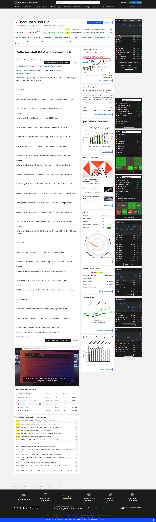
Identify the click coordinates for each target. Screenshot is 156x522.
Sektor (96, 37)
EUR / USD (119, 235)
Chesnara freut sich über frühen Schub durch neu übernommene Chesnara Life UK (41, 427)
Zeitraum (97, 53)
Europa (125, 20)
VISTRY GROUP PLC (123, 180)
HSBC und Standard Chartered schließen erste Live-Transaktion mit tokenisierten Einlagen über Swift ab (46, 471)
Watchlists (77, 7)
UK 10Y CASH (121, 351)
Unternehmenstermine (106, 369)
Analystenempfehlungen (31, 41)
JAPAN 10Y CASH (122, 347)
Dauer (84, 53)
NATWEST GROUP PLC (25, 410)
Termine (45, 7)
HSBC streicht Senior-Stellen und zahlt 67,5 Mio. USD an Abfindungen (38, 446)
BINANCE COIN (121, 319)
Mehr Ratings (108, 261)
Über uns (68, 515)
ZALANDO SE (121, 141)
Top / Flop (110, 7)
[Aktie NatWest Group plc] (36, 73)
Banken (111, 107)
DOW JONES (121, 48)
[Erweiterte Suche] (98, 2)
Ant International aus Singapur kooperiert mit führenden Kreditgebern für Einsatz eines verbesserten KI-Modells (46, 458)
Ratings (83, 37)
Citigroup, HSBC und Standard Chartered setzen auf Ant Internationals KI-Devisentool (42, 454)
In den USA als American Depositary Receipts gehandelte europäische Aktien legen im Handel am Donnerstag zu (47, 450)
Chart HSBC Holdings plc (92, 49)
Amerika (132, 20)
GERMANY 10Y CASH (123, 343)
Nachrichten (26, 7)
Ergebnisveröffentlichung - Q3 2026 (104, 110)
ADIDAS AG (120, 152)
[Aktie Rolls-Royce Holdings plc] (61, 66)
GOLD (117, 283)
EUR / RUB (119, 242)
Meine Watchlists (129, 126)
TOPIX (119, 54)
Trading (86, 7)
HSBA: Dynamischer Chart (105, 80)
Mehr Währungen (128, 264)
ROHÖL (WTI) (119, 285)
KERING (120, 196)
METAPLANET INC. (122, 103)
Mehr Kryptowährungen (129, 324)
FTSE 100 (128, 65)
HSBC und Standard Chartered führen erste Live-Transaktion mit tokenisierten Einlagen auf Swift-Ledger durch (46, 466)
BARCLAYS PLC (24, 407)
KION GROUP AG (122, 186)
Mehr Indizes (129, 70)
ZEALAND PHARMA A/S (123, 184)
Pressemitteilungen (67, 41)
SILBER (118, 289)
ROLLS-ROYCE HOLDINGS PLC (28, 401)
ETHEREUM (121, 315)
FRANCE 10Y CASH (123, 349)
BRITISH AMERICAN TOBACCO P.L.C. (29, 404)
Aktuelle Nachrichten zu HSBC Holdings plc (30, 417)
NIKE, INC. (120, 123)
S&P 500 (120, 46)
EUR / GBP (119, 237)
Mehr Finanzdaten (107, 151)
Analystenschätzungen (91, 268)
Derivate (103, 37)
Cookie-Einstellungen (57, 515)
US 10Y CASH (121, 345)
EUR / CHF (119, 240)
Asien (139, 20)
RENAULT (120, 194)
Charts (29, 37)
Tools (102, 7)
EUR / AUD (119, 252)
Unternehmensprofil (90, 87)
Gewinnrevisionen (89, 297)
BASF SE (120, 150)
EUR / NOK (119, 246)
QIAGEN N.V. (121, 137)
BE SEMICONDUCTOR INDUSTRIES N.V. (127, 198)
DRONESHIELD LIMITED (124, 105)
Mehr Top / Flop (129, 171)
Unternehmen (48, 37)
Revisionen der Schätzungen (104, 330)
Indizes (119, 20)
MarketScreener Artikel (104, 41)
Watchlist (118, 100)
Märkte (17, 7)
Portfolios (67, 7)
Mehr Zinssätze (129, 355)
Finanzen (58, 37)
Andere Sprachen (91, 41)
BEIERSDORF (121, 148)
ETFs (109, 37)
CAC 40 (120, 41)
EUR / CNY (119, 254)
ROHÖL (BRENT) (120, 287)
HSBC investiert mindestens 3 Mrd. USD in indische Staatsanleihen (37, 430)
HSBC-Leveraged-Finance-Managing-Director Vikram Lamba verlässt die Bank (40, 440)
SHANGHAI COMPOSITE (124, 52)
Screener (95, 7)
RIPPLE (120, 321)
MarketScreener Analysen (21, 43)
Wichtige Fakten (43, 41)
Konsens (76, 37)
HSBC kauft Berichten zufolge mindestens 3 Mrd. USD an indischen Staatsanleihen (41, 433)
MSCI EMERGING (122, 56)
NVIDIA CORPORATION (123, 111)
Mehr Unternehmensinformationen (103, 114)
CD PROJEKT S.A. (122, 200)
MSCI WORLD (121, 58)
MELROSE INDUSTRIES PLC (125, 182)
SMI (119, 39)
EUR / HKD (119, 256)
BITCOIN (120, 313)
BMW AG (120, 119)
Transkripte (57, 41)
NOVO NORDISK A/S (123, 107)
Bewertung (67, 37)
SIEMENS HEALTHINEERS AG (125, 155)
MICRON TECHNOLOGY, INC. (125, 113)
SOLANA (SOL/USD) (123, 317)
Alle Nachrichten (19, 41)
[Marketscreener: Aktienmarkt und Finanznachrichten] (26, 2)
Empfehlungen (56, 7)
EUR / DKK (119, 248)
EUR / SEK (119, 244)
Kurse (24, 37)
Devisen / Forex (120, 222)
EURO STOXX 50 (122, 44)
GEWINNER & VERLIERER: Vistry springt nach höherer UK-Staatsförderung (89, 29)
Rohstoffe (118, 269)
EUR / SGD (119, 259)
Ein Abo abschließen (135, 2)
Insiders (51, 41)
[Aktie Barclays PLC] (61, 70)
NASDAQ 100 (121, 50)
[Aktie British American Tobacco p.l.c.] (42, 70)
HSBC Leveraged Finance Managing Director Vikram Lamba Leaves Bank (39, 443)
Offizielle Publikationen (79, 41)
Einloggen (124, 2)
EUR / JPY (118, 261)
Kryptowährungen (120, 299)
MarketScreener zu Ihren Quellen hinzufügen (58, 62)
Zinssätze (118, 329)
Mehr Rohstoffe (129, 294)
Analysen (37, 7)
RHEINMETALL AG (122, 121)
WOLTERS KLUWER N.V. (124, 192)
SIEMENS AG (121, 143)
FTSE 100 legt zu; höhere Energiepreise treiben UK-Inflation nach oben (38, 462)
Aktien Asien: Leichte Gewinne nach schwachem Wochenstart (36, 436)
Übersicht (17, 37)
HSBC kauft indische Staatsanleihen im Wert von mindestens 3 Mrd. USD (89, 32)
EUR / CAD (119, 250)
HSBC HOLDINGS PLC (25, 397)
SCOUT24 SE (121, 135)
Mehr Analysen (108, 205)
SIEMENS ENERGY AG (123, 109)
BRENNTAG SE (121, 146)
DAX (119, 35)
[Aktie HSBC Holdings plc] (35, 66)
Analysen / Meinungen (91, 157)
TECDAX (120, 37)
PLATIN (118, 291)
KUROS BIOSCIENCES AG (124, 115)
